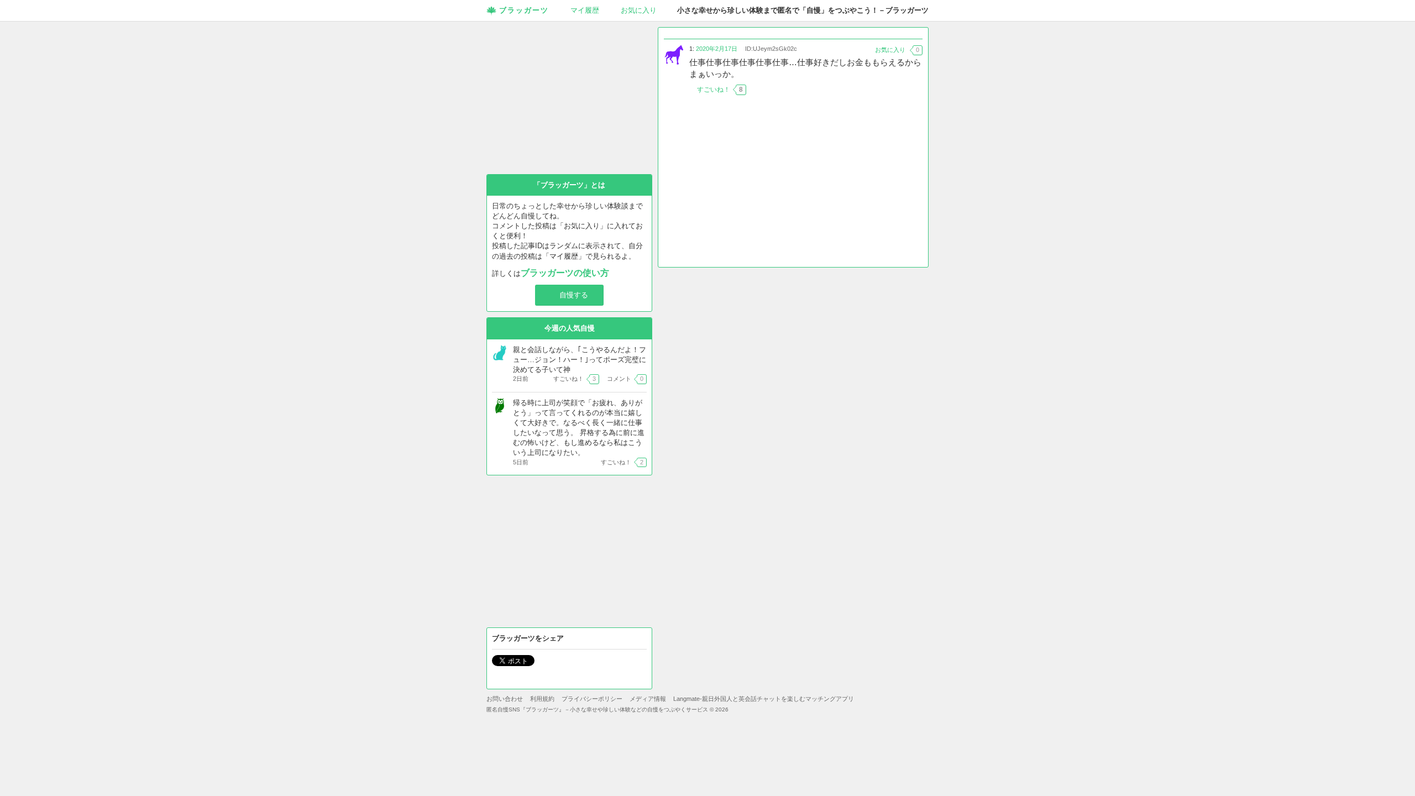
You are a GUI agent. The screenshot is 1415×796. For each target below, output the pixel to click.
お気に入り (639, 10)
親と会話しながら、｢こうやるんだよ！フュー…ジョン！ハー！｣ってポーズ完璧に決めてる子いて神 (579, 359)
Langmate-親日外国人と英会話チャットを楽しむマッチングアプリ (763, 698)
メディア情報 (648, 698)
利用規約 (542, 698)
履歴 (584, 10)
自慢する (573, 295)
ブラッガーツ (524, 10)
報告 (916, 89)
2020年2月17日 (716, 48)
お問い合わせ (504, 698)
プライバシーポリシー (592, 698)
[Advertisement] (793, 184)
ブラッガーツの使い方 (565, 272)
